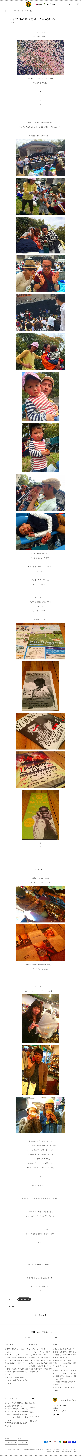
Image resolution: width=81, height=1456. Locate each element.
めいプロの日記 (24, 1299)
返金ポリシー (59, 1449)
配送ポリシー (56, 1451)
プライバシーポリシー (70, 1449)
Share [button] (13, 1306)
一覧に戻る (41, 1315)
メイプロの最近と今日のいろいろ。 (22, 11)
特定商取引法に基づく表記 (69, 1451)
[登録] (56, 1337)
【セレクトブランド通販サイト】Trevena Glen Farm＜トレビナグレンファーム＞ (33, 1449)
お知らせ (32, 1412)
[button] (3, 4)
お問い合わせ (33, 1421)
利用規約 (49, 1451)
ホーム (7, 11)
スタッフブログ (34, 1416)
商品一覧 (32, 1403)
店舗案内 (32, 1407)
